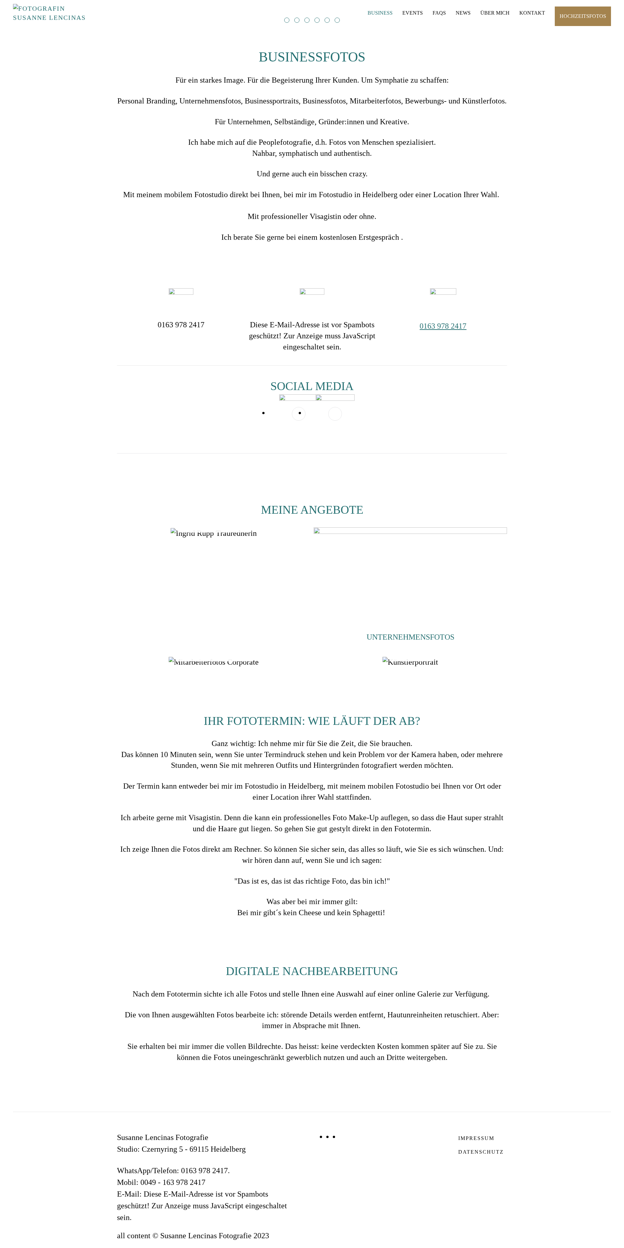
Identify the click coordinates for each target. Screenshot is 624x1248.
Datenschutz (481, 1152)
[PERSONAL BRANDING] (214, 533)
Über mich (495, 13)
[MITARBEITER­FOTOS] (214, 662)
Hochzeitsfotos (583, 16)
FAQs (439, 13)
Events (412, 13)
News (463, 13)
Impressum (476, 1138)
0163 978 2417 (443, 326)
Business (380, 13)
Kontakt (532, 13)
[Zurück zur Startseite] (53, 13)
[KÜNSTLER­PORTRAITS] (410, 662)
